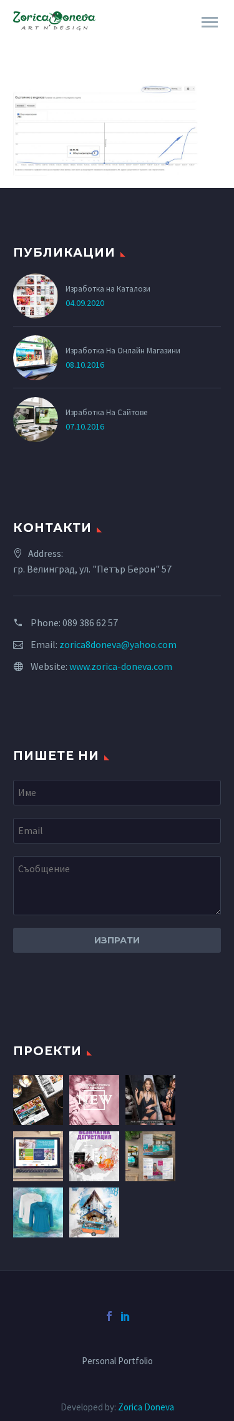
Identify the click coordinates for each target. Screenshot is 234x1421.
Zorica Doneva (146, 1407)
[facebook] (109, 1316)
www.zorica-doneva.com (120, 666)
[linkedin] (125, 1316)
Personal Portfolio (117, 1361)
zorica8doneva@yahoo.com (118, 644)
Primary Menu (209, 22)
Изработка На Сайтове (106, 412)
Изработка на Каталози (108, 288)
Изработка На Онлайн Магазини (123, 350)
